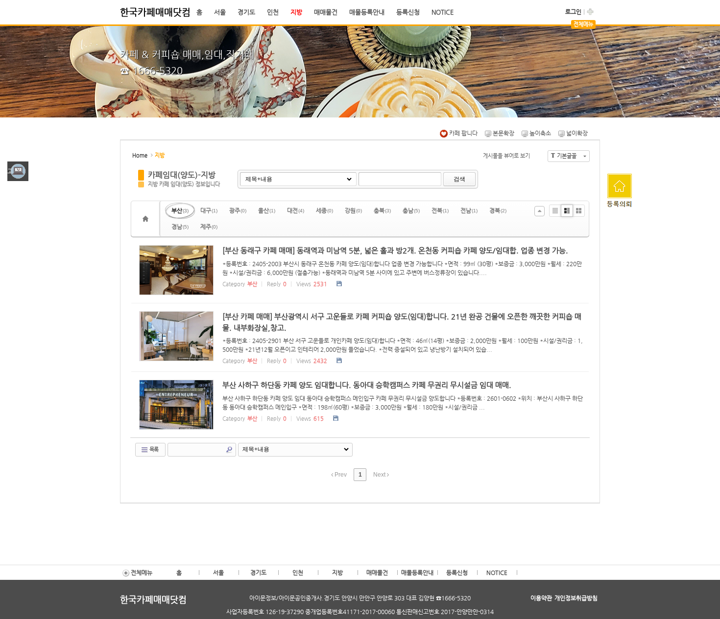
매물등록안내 (366, 12)
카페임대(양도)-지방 (182, 175)
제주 (208, 226)
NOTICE (443, 12)
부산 (180, 210)
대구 (208, 210)
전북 (440, 210)
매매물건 (325, 12)
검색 (459, 179)
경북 (497, 210)
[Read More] (360, 270)
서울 (220, 12)
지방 (296, 12)
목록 (153, 449)
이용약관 (541, 598)
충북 (382, 210)
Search (229, 450)
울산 (266, 210)
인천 (273, 12)
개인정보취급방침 (576, 598)
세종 (324, 210)
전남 (469, 210)
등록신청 (408, 12)
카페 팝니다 (463, 133)
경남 (180, 226)
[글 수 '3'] (147, 218)
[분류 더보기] (539, 211)
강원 (353, 210)
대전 (295, 210)
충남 (411, 210)
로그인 (573, 11)
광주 (237, 210)
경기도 (246, 12)
